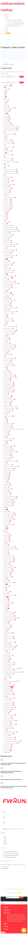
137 (5, 96)
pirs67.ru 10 (7, 563)
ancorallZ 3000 (7, 208)
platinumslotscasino (8, 571)
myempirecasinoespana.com (10, 498)
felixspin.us (7, 350)
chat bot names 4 (8, 302)
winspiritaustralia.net (9, 733)
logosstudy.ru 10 (8, 447)
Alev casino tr (7, 192)
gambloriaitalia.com (8, 363)
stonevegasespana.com (9, 664)
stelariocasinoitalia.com (9, 662)
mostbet (6, 481)
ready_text (6, 604)
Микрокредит (8, 750)
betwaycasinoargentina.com (10, 249)
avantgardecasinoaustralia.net (10, 227)
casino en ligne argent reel (10, 276)
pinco (5, 543)
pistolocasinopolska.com (9, 567)
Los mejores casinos (8, 449)
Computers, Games (8, 313)
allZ (5, 195)
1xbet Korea (7, 119)
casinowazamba (8, 292)
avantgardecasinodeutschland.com (11, 231)
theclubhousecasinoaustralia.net (11, 681)
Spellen (6, 651)
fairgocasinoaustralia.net (9, 345)
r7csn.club (6, 599)
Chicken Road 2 (8, 305)
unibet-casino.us (8, 690)
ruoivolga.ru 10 (7, 627)
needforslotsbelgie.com (9, 502)
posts (5, 587)
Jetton (5, 414)
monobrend (7, 477)
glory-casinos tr (7, 373)
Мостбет (6, 752)
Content (6, 317)
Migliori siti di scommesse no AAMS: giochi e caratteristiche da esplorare (11, 772)
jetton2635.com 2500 (9, 416)
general (6, 369)
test (5, 679)
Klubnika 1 (6, 434)
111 (5, 91)
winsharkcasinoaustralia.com (10, 731)
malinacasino (7, 459)
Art (5, 220)
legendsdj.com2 (7, 440)
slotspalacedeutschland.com (10, 645)
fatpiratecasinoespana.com (10, 346)
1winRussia (7, 111)
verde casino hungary (9, 701)
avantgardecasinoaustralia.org (11, 229)
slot (5, 640)
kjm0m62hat (7, 431)
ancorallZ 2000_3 (8, 206)
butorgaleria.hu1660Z (9, 262)
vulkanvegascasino (8, 718)
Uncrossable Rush (8, 688)
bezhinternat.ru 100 (8, 251)
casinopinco (7, 289)
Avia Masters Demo (8, 234)
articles (6, 223)
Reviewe (6, 606)
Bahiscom (6, 238)
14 (5, 98)
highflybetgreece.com (9, 384)
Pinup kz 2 (6, 554)
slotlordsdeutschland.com (10, 642)
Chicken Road (7, 304)
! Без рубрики (8, 85)
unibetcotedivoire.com (9, 694)
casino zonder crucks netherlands (11, 283)
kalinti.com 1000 (8, 425)
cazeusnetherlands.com (9, 300)
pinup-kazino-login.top (9, 558)
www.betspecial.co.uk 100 (10, 739)
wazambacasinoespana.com (10, 724)
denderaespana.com (8, 328)
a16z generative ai (8, 188)
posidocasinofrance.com (9, 582)
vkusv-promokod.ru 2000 (10, 715)
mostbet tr (6, 487)
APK (5, 216)
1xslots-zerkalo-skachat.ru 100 (11, 130)
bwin (5, 266)
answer (6, 212)
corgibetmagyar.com (9, 320)
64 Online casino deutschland (10, 171)
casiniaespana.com (8, 272)
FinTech (6, 352)
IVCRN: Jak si (7, 403)
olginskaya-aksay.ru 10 (9, 518)
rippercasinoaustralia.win (10, 612)
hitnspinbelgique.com (9, 386)
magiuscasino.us (8, 455)
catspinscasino (7, 298)
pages (5, 531)
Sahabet (6, 630)
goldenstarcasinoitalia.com (10, 376)
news (6, 509)
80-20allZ (6, 182)
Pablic (6, 528)
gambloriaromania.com (9, 365)
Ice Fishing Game (8, 395)
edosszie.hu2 (7, 339)
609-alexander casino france (10, 169)
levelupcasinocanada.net (9, 446)
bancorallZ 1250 (8, 242)
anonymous (7, 210)
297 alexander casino (9, 143)
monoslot (6, 479)
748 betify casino (8, 177)
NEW (5, 507)
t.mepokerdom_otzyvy (9, 670)
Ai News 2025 (7, 190)
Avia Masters (7, 233)
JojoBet (6, 419)
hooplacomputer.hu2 (9, 391)
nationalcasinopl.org (8, 500)
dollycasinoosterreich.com (10, 332)
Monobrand (7, 475)
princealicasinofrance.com (10, 595)
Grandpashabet (7, 380)
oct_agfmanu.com (8, 517)
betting (6, 248)
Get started (3, 33)
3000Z (5, 149)
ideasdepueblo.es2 (8, 401)
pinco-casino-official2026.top (11, 548)
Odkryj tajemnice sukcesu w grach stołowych (11, 779)
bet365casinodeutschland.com (11, 244)
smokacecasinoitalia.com (9, 647)
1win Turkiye (7, 109)
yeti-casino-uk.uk (8, 744)
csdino (5, 322)
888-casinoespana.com (9, 184)
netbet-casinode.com (9, 505)
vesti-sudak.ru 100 (8, 709)
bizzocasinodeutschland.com (10, 255)
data (5, 324)
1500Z (5, 102)
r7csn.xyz (6, 601)
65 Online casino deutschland (10, 173)
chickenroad (7, 309)
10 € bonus (6, 89)
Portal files (6, 580)
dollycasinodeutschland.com (10, 330)
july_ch (6, 421)
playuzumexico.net (8, 576)
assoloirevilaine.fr (8, 225)
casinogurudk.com (8, 287)
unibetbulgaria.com (8, 692)
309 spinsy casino (8, 150)
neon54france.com (8, 503)
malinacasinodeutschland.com (11, 460)
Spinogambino (7, 658)
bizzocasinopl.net (8, 257)
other (5, 526)
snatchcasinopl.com (8, 649)
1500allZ (6, 100)
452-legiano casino (8, 158)
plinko (5, 578)
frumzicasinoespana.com (9, 358)
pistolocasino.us (8, 565)
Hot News (6, 393)
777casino (6, 178)
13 (5, 94)
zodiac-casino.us (8, 746)
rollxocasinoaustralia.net (9, 615)
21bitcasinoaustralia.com (9, 134)
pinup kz (6, 550)
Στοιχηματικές (7, 748)
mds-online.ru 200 (8, 464)
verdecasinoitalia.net (9, 705)
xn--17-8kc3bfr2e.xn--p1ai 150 (11, 743)
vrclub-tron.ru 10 (8, 716)
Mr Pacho (6, 490)
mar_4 (5, 462)
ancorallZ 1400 (7, 201)
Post (6, 584)
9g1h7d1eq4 (7, 186)
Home (6, 62)
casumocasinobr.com (9, 294)
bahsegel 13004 (7, 240)
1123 (5, 92)
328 (5, 152)
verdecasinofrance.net (9, 703)
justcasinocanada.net (8, 423)
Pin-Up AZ (6, 533)
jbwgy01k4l (7, 412)
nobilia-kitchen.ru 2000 (9, 513)
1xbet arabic (7, 117)
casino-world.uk (8, 285)
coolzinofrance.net (8, 318)
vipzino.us (6, 713)
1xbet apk (6, 115)
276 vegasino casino (8, 141)
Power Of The (7, 591)
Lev (5, 444)
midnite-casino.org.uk (9, 470)
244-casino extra (8, 139)
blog (6, 259)
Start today (6, 660)
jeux (5, 418)
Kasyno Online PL (8, 427)
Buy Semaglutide (8, 264)
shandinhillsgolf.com (9, 636)
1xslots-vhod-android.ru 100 (10, 128)
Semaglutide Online (8, 632)
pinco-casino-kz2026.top (9, 546)
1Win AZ (6, 106)
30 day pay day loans (9, 147)
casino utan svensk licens (9, 281)
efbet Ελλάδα (7, 343)
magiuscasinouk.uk (8, 457)
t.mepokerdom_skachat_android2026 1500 (13, 672)
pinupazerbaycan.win (9, 561)
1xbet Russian (7, 122)
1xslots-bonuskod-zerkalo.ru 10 (11, 126)
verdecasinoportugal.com (10, 707)
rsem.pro (6, 623)
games (5, 367)
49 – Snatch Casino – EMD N (11, 162)
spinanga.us (7, 653)
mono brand (7, 474)
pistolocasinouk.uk (8, 569)
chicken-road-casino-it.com (10, 307)
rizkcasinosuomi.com (9, 614)
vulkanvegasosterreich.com (10, 720)
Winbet (6, 729)
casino (6, 274)
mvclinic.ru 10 (7, 494)
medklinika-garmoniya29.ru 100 (11, 466)
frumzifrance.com (8, 360)
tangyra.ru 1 (7, 675)
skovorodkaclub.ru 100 (9, 638)
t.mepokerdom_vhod (9, 673)
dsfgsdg (6, 335)
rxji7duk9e (6, 629)
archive (6, 218)
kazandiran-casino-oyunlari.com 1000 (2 (13, 429)
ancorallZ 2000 (7, 205)
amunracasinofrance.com (9, 197)
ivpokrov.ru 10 (7, 404)
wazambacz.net (7, 726)
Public (6, 597)
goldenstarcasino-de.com (9, 375)
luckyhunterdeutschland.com (10, 451)
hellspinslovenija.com (9, 382)
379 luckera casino (8, 154)
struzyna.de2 (7, 666)
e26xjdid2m (7, 337)
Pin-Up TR (6, 537)
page (5, 530)
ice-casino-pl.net (8, 397)
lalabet (5, 436)
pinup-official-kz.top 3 (9, 559)
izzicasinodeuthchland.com (10, 406)
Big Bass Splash (8, 253)
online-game (7, 522)
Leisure (6, 442)
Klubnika (6, 432)
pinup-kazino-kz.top (8, 556)
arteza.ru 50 (7, 221)
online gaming (7, 520)
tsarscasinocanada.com (9, 685)
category (6, 296)
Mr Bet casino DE (8, 489)
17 (5, 104)
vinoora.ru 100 (7, 711)
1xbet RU (6, 121)
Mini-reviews (7, 472)
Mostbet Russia (7, 485)
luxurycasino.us (7, 453)
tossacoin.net (7, 683)
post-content (7, 586)
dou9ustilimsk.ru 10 (8, 333)
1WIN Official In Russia (9, 107)
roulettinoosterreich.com (9, 619)
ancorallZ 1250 (7, 199)
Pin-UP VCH (7, 541)
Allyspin (6, 193)
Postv (5, 589)
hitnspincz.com (7, 388)
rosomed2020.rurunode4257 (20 (11, 617)
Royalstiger (7, 621)
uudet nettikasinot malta (9, 698)
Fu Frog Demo (7, 361)
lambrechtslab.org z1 (9, 438)
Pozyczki (6, 593)
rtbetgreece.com (8, 625)
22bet (5, 137)
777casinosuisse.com (9, 180)
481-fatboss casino (8, 160)
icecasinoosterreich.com (9, 399)
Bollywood (6, 261)
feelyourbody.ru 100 (9, 348)
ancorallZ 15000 (8, 203)
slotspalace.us (7, 644)
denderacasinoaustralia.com (10, 326)
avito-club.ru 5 (7, 236)
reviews (6, 610)
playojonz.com (7, 574)
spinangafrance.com (8, 655)
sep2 (5, 634)
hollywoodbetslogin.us (9, 389)
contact (6, 315)
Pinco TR (6, 545)
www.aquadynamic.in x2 (9, 737)
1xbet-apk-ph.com (8, 124)
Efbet (5, 341)
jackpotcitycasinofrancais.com (11, 408)
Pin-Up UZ (7, 539)
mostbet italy (7, 483)
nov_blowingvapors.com (9, 515)
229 (5, 135)
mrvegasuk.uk (7, 492)
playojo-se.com (7, 573)
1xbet (6, 113)
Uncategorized (8, 686)
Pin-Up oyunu (7, 535)
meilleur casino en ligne (9, 468)
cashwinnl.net (7, 268)
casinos (6, 290)
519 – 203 (6, 165)
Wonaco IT (6, 735)
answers (6, 214)
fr (4, 356)
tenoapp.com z (7, 677)
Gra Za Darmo (7, 378)
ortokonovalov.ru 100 (9, 524)
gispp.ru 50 (7, 371)
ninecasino (6, 511)
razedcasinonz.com (8, 602)
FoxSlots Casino (8, 354)
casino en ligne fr (8, 277)
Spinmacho (6, 657)
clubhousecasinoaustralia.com (11, 311)
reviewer (6, 608)
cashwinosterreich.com (9, 270)
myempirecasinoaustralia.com (11, 496)
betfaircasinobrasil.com (9, 246)
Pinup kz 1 (6, 552)
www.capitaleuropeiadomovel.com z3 (12, 741)
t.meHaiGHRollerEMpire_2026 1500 (12, 668)
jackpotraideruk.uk (8, 410)
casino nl (6, 279)
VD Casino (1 (7, 700)
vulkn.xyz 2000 (7, 722)
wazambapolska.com (9, 728)
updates (6, 696)
